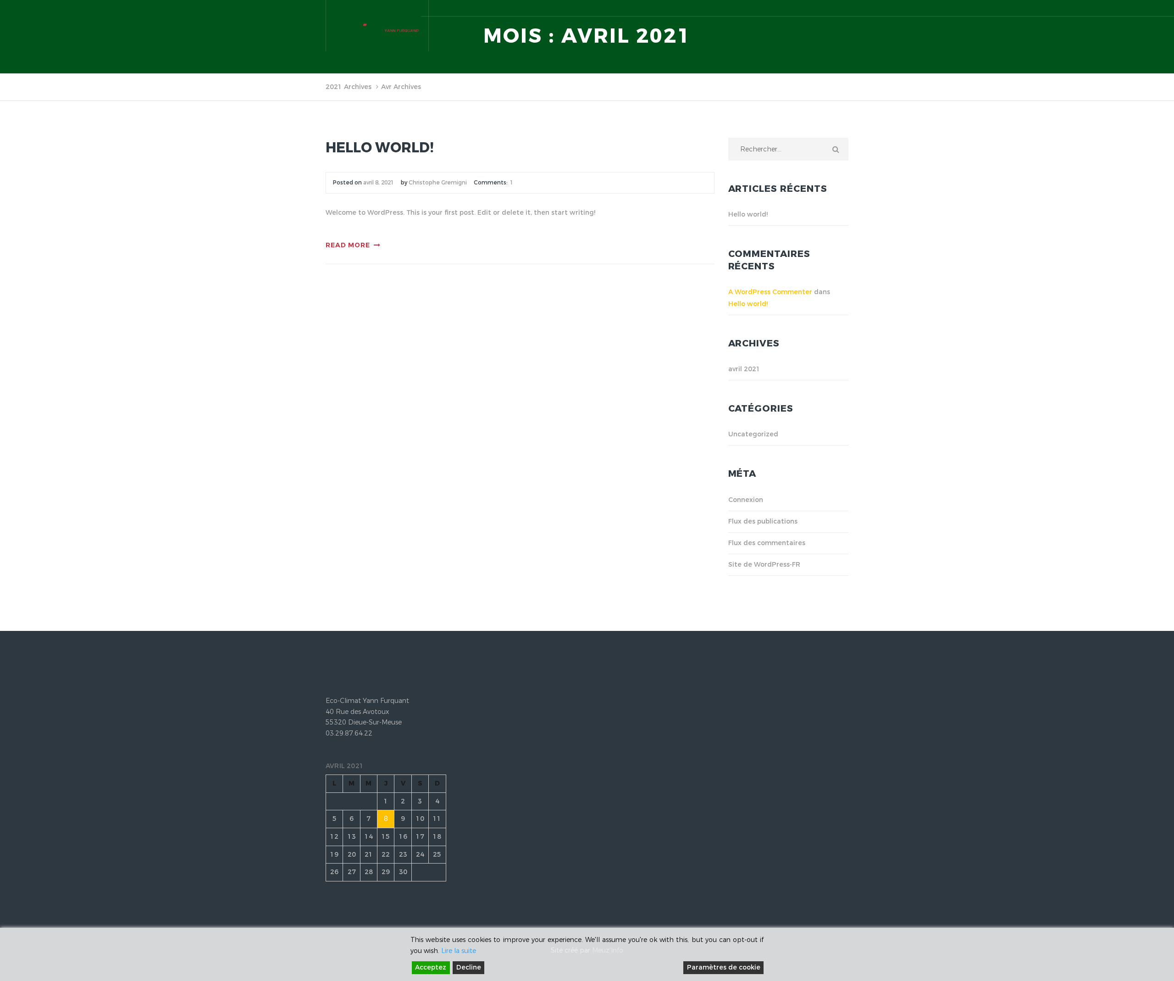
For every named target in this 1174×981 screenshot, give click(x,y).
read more (348, 245)
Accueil (447, 89)
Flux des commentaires (766, 543)
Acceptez (430, 967)
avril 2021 (744, 369)
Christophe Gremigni (438, 182)
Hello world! (380, 148)
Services (543, 89)
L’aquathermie (661, 89)
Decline (468, 967)
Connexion (745, 500)
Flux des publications (762, 521)
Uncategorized (753, 434)
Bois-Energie (785, 89)
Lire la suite (458, 951)
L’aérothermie (725, 89)
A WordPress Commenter (770, 292)
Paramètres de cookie (723, 967)
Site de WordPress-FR (764, 564)
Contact (834, 89)
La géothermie (597, 89)
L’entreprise (494, 89)
